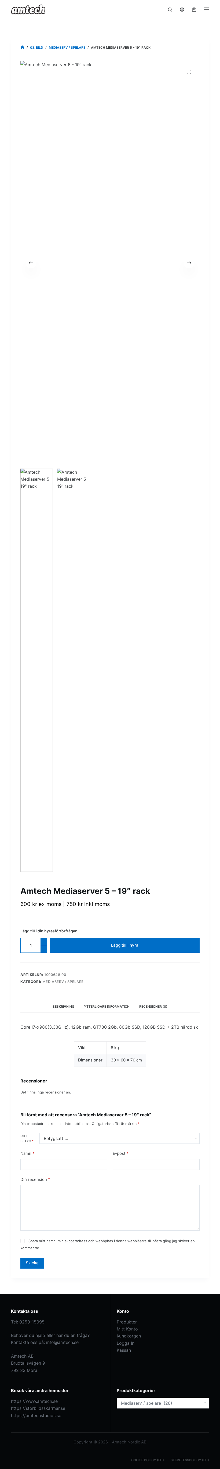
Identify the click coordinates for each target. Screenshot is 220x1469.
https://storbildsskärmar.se (38, 1408)
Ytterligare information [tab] (107, 1006)
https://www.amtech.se (34, 1401)
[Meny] (206, 9)
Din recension (35, 1179)
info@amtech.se (62, 1342)
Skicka (32, 1262)
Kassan (124, 1350)
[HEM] (22, 47)
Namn (27, 1153)
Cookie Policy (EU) (147, 1460)
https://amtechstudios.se (36, 1415)
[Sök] (170, 10)
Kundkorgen (129, 1336)
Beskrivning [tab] (63, 1006)
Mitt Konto (127, 1329)
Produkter (127, 1322)
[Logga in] (182, 10)
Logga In (125, 1343)
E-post (121, 1153)
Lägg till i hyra (124, 945)
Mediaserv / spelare (63, 981)
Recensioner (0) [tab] (153, 1006)
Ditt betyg (27, 1138)
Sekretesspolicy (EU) (190, 1460)
